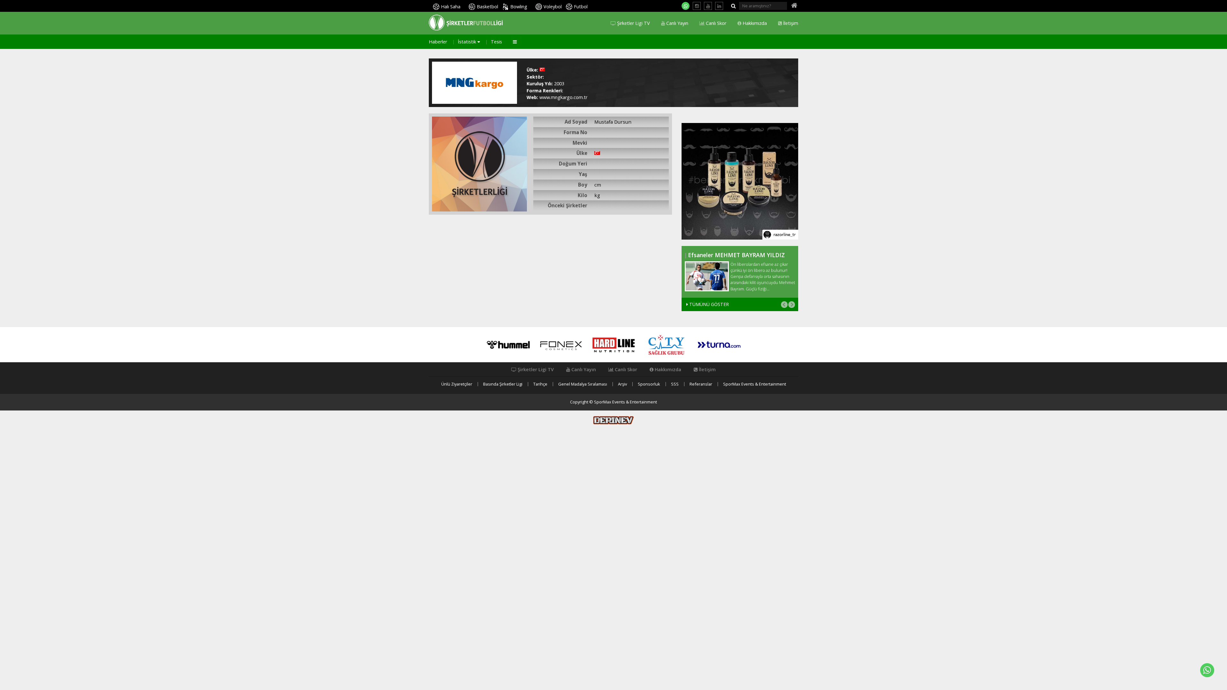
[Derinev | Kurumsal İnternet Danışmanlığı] (613, 419)
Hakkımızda (754, 23)
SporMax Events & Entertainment (754, 384)
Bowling (518, 7)
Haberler (438, 41)
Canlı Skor (715, 23)
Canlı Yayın (676, 23)
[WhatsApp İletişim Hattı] (686, 6)
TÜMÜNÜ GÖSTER (708, 304)
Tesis (496, 41)
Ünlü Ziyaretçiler (456, 384)
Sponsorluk (649, 384)
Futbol (581, 7)
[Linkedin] (719, 6)
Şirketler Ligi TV (633, 23)
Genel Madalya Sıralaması (582, 384)
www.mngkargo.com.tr (563, 97)
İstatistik (467, 41)
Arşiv (622, 384)
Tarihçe (540, 384)
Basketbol (487, 7)
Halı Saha (450, 7)
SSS (675, 384)
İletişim (790, 23)
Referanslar (701, 384)
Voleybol (553, 7)
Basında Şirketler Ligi (502, 384)
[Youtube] (708, 6)
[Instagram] (697, 6)
